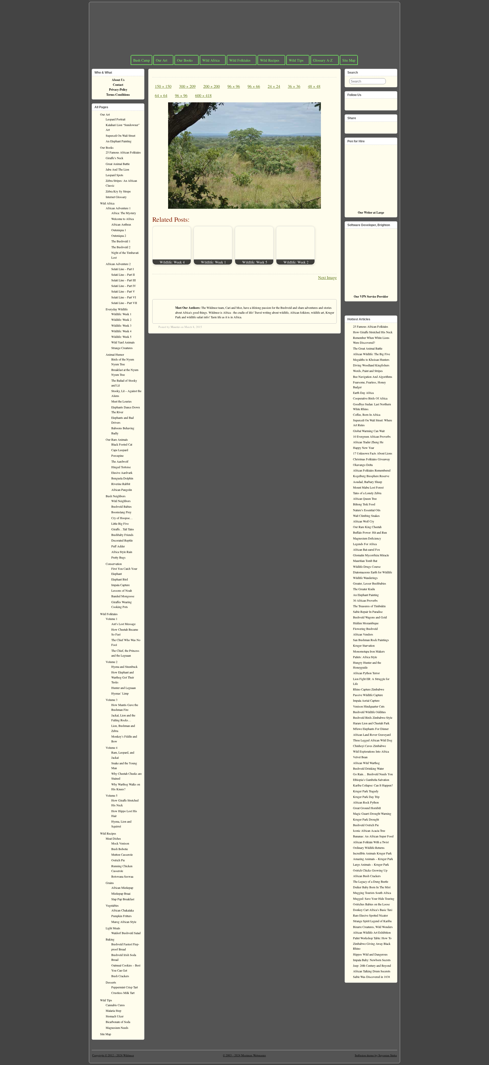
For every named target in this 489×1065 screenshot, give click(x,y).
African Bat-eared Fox (366, 549)
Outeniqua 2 (118, 235)
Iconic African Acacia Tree (369, 830)
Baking (110, 939)
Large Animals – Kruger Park (371, 864)
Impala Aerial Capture (366, 700)
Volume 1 (111, 619)
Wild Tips (296, 60)
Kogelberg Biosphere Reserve (371, 476)
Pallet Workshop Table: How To (372, 938)
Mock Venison (120, 843)
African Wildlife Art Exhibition (372, 932)
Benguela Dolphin (122, 478)
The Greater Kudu (364, 589)
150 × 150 (163, 86)
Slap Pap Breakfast (122, 899)
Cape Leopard (119, 450)
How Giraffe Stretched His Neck (372, 332)
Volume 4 (111, 747)
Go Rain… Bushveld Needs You (373, 774)
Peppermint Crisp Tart (124, 987)
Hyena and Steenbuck (124, 667)
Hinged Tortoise (121, 467)
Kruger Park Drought (366, 819)
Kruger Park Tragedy (365, 791)
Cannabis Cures (115, 1005)
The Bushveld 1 (120, 241)
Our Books (185, 60)
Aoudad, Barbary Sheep (367, 482)
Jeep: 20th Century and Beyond (372, 965)
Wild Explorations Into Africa (371, 751)
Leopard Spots (114, 175)
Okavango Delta (363, 465)
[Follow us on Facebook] (350, 103)
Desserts (111, 982)
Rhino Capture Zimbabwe (368, 689)
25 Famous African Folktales (123, 152)
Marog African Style (123, 922)
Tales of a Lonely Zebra (367, 493)
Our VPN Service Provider (371, 296)
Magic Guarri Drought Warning (372, 813)
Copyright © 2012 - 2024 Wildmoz (113, 1055)
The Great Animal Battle (367, 348)
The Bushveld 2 (120, 247)
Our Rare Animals (117, 439)
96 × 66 (254, 86)
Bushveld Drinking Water (368, 768)
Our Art (161, 60)
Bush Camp (141, 60)
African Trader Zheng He (368, 442)
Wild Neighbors (121, 501)
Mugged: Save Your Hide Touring (373, 898)
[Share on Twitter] (359, 126)
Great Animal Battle (118, 164)
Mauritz (175, 327)
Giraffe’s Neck (114, 158)
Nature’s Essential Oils (367, 510)
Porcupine (117, 455)
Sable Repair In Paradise (368, 612)
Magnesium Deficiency (367, 538)
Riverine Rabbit (120, 484)
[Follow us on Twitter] (359, 103)
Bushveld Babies (121, 506)
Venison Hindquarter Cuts (369, 706)
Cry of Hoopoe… (122, 518)
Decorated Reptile (122, 540)
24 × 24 (274, 86)
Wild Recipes (269, 60)
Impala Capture (120, 585)
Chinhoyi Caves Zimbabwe (369, 746)
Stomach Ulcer (115, 1016)
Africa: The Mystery (123, 213)
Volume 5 (111, 795)
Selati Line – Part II (123, 274)
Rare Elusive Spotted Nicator (370, 915)
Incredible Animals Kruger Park (372, 853)
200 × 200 (211, 86)
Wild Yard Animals (123, 342)
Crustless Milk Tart (122, 993)
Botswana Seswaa (122, 876)
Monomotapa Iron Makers (369, 651)
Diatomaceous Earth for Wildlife (372, 572)
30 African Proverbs (365, 600)
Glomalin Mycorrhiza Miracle (371, 555)
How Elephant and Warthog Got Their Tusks (122, 677)
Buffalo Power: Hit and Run (370, 532)
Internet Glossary (116, 197)
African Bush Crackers (367, 876)
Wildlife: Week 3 (121, 325)
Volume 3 (111, 700)
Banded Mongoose (122, 596)
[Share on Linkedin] (367, 126)
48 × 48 (314, 86)
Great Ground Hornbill (367, 808)
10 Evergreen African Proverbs (372, 436)
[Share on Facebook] (350, 126)
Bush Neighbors (116, 496)
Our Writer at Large (371, 212)
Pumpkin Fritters (121, 916)
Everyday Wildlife (117, 309)
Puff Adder (118, 546)
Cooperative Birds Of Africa (370, 398)
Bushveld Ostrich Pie (366, 825)
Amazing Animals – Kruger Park (373, 859)
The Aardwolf (119, 461)
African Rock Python (366, 802)
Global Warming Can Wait (369, 431)
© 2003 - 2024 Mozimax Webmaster (244, 1055)
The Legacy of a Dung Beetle (370, 881)
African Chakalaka (122, 910)
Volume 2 (111, 662)
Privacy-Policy (118, 89)
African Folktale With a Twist (371, 842)
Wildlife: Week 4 (121, 331)
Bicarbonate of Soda (118, 1022)
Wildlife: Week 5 (121, 337)
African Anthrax (121, 224)
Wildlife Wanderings (365, 578)
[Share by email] (375, 126)
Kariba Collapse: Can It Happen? (373, 785)
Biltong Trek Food (364, 504)
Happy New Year (363, 448)
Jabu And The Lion (117, 169)
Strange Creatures (122, 348)
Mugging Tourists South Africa (372, 893)
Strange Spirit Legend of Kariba (372, 921)
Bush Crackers (120, 976)
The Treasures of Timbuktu (369, 606)
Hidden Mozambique (365, 623)
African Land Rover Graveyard (372, 734)
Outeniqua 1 (118, 230)
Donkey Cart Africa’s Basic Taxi (372, 910)
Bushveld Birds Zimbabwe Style (372, 717)
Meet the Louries (121, 401)
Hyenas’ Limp (120, 693)
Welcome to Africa (122, 219)
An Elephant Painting (118, 141)
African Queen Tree (365, 498)
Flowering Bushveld (365, 629)
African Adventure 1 (118, 208)
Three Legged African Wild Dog (372, 740)
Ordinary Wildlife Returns (369, 848)
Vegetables (112, 905)
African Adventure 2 (118, 264)
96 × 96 (233, 86)
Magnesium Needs (117, 1028)
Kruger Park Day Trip (366, 797)
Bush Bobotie (119, 849)
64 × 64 (161, 95)
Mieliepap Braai (120, 893)
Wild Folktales (239, 60)
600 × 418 (203, 95)
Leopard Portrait (115, 119)
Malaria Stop (113, 1010)
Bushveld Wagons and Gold (370, 617)
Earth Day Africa (363, 393)
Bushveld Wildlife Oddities (369, 712)
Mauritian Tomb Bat (365, 561)
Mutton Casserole (122, 854)
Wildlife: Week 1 (121, 314)
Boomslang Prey (121, 512)
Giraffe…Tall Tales (122, 529)
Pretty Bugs (118, 557)
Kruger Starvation (364, 645)
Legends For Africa (365, 544)
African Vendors (363, 634)
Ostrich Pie (118, 860)
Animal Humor (115, 354)
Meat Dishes (113, 838)
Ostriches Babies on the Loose (371, 904)
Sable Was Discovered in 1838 (371, 977)
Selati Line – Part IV (123, 286)
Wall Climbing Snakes (366, 516)
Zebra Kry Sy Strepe (118, 191)
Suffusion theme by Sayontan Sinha (376, 1055)
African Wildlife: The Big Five (371, 354)
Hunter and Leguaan (123, 688)
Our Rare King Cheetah (367, 527)
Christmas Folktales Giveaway (371, 459)
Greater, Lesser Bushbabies (369, 583)
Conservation (114, 564)
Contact (118, 84)
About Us (118, 80)
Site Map (348, 60)
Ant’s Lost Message (123, 624)
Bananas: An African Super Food (373, 836)
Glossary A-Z (323, 60)
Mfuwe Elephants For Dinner (371, 729)
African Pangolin (121, 490)
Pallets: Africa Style (365, 657)
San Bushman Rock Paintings (371, 640)
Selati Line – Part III (123, 280)
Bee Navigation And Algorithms (372, 377)
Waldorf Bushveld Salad (126, 933)
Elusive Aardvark (121, 473)
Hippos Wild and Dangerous (370, 954)
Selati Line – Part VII (124, 303)
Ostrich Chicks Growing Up (370, 870)
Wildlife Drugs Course (367, 566)
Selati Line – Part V (123, 291)
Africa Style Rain (121, 552)
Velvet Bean (360, 757)
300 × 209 (187, 86)
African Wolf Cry (363, 521)
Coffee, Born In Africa (366, 414)
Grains (110, 883)
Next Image (327, 277)
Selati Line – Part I (122, 269)
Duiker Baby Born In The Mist (371, 887)
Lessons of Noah (121, 590)
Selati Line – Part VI (123, 297)
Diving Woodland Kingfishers (371, 365)
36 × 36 (294, 86)
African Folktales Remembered (371, 470)
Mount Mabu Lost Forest (368, 487)
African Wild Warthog (366, 763)
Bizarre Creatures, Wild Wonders (373, 927)
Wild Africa (211, 60)
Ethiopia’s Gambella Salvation (371, 780)
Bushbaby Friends (122, 535)
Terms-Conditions (118, 94)
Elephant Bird (119, 579)
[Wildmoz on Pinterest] (367, 103)
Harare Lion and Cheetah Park (371, 723)
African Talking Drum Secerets (371, 971)
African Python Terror (366, 673)
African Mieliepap (122, 888)
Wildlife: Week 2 (121, 319)
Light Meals (113, 928)
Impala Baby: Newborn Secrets (372, 960)
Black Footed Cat (121, 444)
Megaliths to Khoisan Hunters (371, 359)
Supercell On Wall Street (120, 135)
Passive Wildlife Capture (368, 695)
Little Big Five (120, 523)
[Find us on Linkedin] (375, 103)
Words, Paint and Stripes (368, 371)
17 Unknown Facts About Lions (372, 453)
